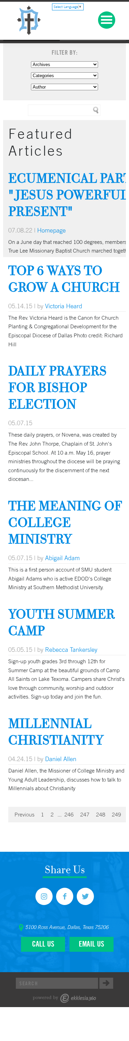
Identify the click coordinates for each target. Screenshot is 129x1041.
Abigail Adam (62, 557)
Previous (24, 814)
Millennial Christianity (56, 731)
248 (100, 814)
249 (116, 814)
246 (69, 814)
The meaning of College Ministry (65, 522)
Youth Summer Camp (61, 622)
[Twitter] (85, 896)
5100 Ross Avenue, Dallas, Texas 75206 (66, 927)
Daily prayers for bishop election (57, 387)
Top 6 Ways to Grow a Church (64, 279)
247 (84, 814)
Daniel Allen (60, 759)
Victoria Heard (63, 306)
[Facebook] (64, 896)
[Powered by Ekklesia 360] (64, 998)
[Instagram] (44, 896)
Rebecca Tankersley (71, 649)
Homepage (51, 230)
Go (106, 983)
